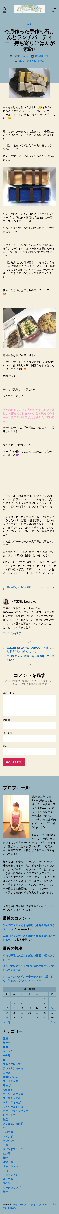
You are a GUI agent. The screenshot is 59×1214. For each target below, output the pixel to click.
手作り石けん (13, 587)
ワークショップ (12, 1187)
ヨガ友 (6, 1072)
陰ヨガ (6, 1085)
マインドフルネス (13, 1149)
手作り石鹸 (26, 587)
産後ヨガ (8, 1162)
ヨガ (5, 1145)
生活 (29, 24)
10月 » (51, 1022)
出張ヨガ (8, 1132)
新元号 (6, 1042)
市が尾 (6, 1153)
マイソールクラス (13, 1094)
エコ (5, 1170)
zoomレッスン (11, 1076)
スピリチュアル (12, 1098)
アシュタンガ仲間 (13, 1123)
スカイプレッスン (13, 1064)
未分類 (6, 1055)
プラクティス (10, 1081)
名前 (6, 720)
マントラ (8, 1051)
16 (52, 1008)
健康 (5, 1038)
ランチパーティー (40, 587)
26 (22, 1017)
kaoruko (24, 56)
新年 (5, 1191)
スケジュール (10, 1183)
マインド (8, 1136)
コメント (9, 693)
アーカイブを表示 (13, 633)
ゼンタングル (10, 1140)
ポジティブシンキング (15, 1111)
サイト (6, 746)
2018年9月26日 (42, 56)
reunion (7, 1089)
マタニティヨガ (12, 1102)
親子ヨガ (8, 1179)
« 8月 (7, 1022)
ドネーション (10, 1166)
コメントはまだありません (31, 61)
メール (7, 733)
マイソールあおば (13, 1106)
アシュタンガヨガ (13, 1068)
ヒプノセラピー (12, 1115)
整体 (5, 1047)
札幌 (5, 1157)
